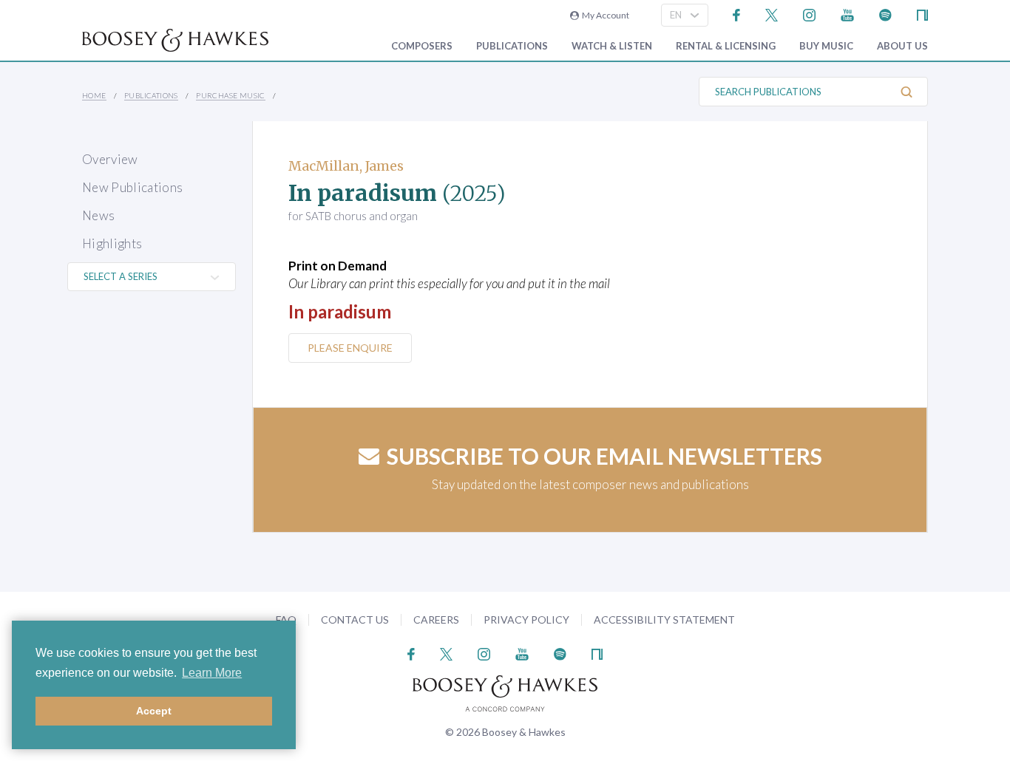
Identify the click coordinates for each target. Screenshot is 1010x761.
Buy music (826, 46)
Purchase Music (230, 95)
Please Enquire (350, 347)
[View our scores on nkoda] (922, 13)
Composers (422, 46)
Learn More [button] (212, 672)
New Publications (132, 187)
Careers (436, 619)
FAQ (286, 619)
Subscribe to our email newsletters (604, 456)
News (98, 215)
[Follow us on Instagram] (809, 13)
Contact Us (355, 619)
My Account (604, 15)
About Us (902, 46)
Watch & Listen (612, 46)
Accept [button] (154, 711)
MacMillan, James (346, 165)
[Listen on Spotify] (885, 13)
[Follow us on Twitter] (771, 13)
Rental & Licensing (726, 46)
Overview (110, 159)
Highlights (112, 243)
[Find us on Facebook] (737, 13)
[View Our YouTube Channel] (847, 13)
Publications (512, 46)
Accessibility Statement (664, 619)
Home (94, 95)
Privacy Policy (526, 619)
